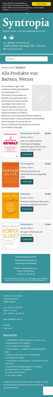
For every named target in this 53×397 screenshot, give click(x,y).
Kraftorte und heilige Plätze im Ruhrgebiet (23, 355)
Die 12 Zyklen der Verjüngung (18, 346)
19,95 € (48, 224)
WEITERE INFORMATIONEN (19, 10)
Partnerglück (27, 163)
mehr (39, 149)
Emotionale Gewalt (30, 133)
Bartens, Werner (26, 137)
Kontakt (7, 325)
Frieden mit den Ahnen (16, 372)
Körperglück (26, 224)
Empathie (25, 194)
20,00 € (48, 133)
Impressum (8, 328)
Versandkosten (10, 385)
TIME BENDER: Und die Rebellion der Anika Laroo (26, 340)
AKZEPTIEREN (41, 4)
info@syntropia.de (15, 49)
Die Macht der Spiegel (15, 358)
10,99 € (48, 194)
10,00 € (48, 163)
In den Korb (27, 154)
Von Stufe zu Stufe (15, 375)
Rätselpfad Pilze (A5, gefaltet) (18, 343)
